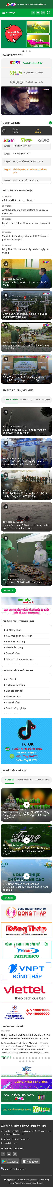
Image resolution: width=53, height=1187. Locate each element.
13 (43, 1058)
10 (33, 1058)
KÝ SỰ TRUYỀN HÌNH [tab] (25, 780)
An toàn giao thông (15, 641)
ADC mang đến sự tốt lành (19, 635)
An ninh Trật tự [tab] (26, 399)
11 (36, 1058)
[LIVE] (26, 101)
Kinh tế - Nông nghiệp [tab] (43, 399)
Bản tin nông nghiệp (16, 708)
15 (49, 1058)
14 (46, 1058)
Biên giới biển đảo (15, 690)
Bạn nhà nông (13, 653)
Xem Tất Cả (8, 590)
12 (39, 1058)
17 (23, 1061)
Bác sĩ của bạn (13, 696)
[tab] (26, 63)
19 (30, 1061)
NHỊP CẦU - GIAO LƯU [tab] (44, 780)
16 (20, 1061)
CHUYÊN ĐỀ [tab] (9, 780)
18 (26, 1061)
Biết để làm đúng (14, 647)
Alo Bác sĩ (11, 679)
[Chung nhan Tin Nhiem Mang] (26, 1169)
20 (33, 1061)
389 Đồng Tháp (13, 630)
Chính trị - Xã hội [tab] (11, 399)
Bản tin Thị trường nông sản (19, 659)
